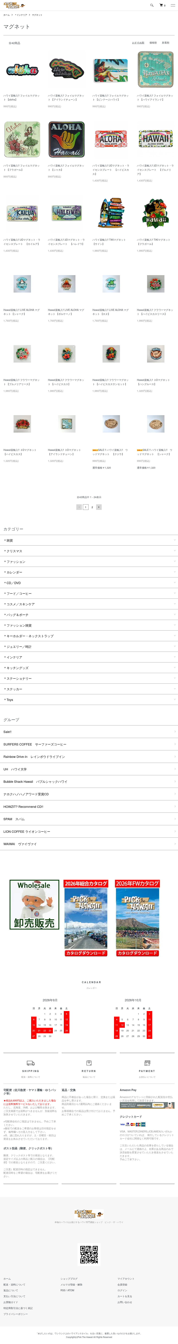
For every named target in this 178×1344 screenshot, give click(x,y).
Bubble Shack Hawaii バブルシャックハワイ (35, 781)
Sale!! (7, 731)
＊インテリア (21, 14)
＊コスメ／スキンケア (19, 604)
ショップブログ (69, 1278)
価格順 (153, 42)
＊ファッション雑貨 (17, 625)
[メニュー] (173, 5)
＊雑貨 (8, 540)
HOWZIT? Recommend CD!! (23, 806)
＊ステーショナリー (17, 678)
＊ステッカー (12, 689)
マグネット (37, 14)
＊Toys (8, 699)
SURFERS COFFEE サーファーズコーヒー (34, 744)
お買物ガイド (10, 1302)
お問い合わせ (125, 1302)
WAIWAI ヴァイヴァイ (20, 843)
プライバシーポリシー (15, 1314)
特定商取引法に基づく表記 (18, 1308)
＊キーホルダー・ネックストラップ (28, 636)
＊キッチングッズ (16, 667)
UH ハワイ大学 (15, 769)
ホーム (6, 14)
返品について (10, 1290)
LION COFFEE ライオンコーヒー (26, 831)
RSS (62, 1290)
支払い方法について (14, 1296)
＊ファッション (14, 561)
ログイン (122, 1290)
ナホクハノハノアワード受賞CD (26, 794)
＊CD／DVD (12, 582)
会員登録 (122, 1284)
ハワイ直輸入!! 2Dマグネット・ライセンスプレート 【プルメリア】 (155, 170)
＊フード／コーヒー (17, 593)
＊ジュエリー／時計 (17, 646)
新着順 (165, 42)
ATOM (70, 1290)
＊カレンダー (12, 572)
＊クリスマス (12, 551)
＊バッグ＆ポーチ (16, 614)
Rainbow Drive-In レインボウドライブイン (34, 756)
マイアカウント (126, 1278)
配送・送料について (14, 1284)
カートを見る (125, 1296)
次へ (99, 507)
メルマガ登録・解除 (71, 1284)
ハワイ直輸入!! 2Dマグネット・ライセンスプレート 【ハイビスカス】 (110, 170)
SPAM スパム (14, 819)
